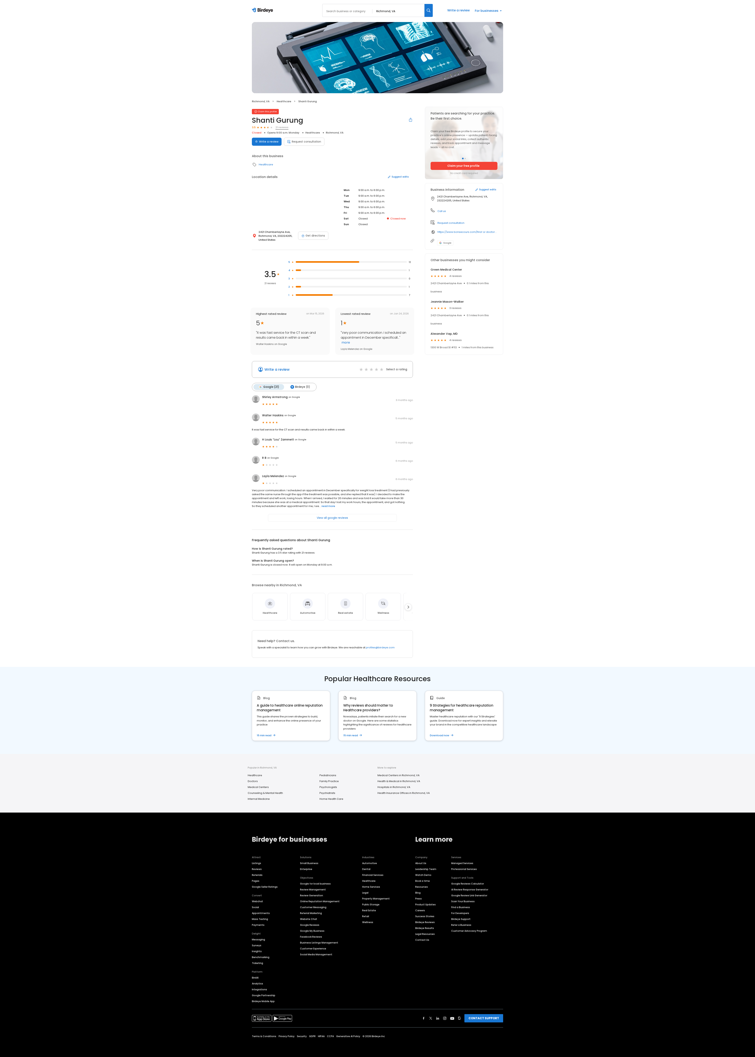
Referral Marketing (311, 913)
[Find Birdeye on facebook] (423, 1018)
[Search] (428, 10)
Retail (365, 916)
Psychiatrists (327, 793)
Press (418, 898)
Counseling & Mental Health (265, 793)
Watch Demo (423, 875)
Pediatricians (327, 775)
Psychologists (328, 787)
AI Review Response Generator (469, 889)
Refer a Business (461, 925)
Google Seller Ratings (265, 886)
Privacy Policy (287, 1036)
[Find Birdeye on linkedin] (437, 1018)
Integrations (259, 989)
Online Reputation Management (320, 901)
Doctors (253, 781)
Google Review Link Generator (469, 895)
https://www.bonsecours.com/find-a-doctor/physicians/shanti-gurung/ (467, 232)
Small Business (309, 863)
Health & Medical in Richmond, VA (399, 781)
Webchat (257, 901)
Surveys (256, 945)
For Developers (460, 913)
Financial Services (372, 875)
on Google (294, 397)
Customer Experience (313, 948)
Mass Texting (260, 919)
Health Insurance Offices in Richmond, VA (404, 793)
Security (302, 1036)
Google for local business (315, 883)
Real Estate (369, 910)
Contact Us (422, 940)
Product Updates (425, 904)
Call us (441, 211)
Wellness (367, 922)
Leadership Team (425, 869)
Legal (365, 892)
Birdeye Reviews (425, 922)
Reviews (257, 869)
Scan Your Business (463, 901)
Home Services (371, 886)
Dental (366, 869)
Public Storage (370, 904)
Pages (255, 881)
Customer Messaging (313, 907)
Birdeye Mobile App (263, 1001)
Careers (420, 910)
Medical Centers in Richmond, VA (399, 775)
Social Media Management (316, 954)
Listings (256, 863)
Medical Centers (258, 787)
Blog (418, 892)
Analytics (257, 983)
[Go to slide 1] (463, 158)
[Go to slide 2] (465, 158)
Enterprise (306, 869)
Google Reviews (309, 925)
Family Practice (329, 781)
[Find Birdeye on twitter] (430, 1018)
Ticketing (257, 963)
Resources (421, 886)
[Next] (408, 607)
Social (255, 907)
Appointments (261, 913)
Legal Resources (425, 934)
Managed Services (462, 863)
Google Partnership (263, 995)
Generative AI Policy (348, 1036)
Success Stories (424, 916)
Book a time (422, 881)
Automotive (369, 863)
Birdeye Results (424, 928)
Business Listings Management (319, 942)
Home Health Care (331, 799)
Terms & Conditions (264, 1036)
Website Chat (308, 919)
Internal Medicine (259, 799)
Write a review (458, 10)
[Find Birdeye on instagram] (444, 1018)
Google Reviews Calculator (467, 883)
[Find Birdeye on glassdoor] (459, 1018)
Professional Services (464, 869)
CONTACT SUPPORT (484, 1018)
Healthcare (284, 101)
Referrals (257, 875)
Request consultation (306, 142)
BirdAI (255, 977)
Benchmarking (260, 957)
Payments (258, 925)
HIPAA (321, 1036)
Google (447, 242)
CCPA (330, 1036)
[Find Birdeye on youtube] (452, 1018)
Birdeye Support (460, 919)
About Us (420, 863)
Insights (257, 951)
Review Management (313, 889)
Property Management (376, 898)
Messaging (258, 939)
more (345, 342)
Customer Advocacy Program (469, 931)
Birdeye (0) (302, 387)
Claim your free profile (463, 166)
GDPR (312, 1036)
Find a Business (460, 907)
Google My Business (312, 931)
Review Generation (311, 895)
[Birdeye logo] (263, 10)
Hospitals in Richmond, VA (394, 787)
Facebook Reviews (311, 936)
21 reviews (281, 127)
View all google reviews (332, 518)
